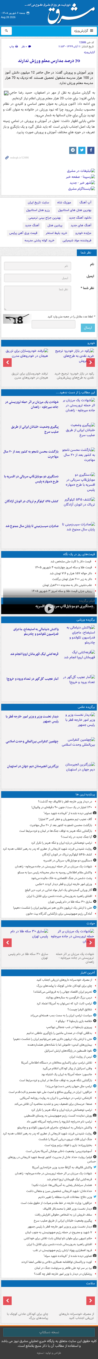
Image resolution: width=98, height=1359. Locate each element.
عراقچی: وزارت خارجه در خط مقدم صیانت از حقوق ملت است (56, 1203)
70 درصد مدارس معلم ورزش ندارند (49, 61)
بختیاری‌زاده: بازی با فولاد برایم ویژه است (68, 1145)
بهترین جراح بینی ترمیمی (45, 217)
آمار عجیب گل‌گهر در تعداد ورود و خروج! (32, 679)
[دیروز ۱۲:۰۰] (77, 773)
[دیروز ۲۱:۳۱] (77, 636)
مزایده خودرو (83, 233)
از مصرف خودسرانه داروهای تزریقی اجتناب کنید (64, 980)
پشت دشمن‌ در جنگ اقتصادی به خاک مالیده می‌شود (61, 878)
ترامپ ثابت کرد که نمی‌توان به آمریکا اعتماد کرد (64, 1003)
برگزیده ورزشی (86, 619)
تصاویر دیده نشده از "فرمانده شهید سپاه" (68, 813)
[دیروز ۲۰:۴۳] (77, 661)
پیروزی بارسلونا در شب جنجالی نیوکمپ (69, 1027)
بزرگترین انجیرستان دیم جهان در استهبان (33, 766)
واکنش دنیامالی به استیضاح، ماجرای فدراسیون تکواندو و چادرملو (36, 632)
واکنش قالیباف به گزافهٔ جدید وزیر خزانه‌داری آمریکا (62, 1167)
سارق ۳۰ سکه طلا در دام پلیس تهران (70, 902)
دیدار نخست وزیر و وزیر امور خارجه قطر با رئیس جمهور (32, 719)
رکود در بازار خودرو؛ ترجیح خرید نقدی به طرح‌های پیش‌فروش (74, 375)
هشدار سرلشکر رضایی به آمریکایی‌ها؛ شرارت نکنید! (62, 1185)
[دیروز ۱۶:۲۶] (49, 608)
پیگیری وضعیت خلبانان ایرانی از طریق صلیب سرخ (35, 429)
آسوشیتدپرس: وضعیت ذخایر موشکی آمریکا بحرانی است (59, 1151)
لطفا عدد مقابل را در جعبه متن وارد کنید (71, 317)
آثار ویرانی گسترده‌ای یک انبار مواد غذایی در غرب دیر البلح (58, 890)
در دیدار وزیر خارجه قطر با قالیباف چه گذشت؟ (65, 801)
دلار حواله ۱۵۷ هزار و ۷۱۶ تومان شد (71, 573)
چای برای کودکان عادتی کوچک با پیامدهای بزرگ (64, 986)
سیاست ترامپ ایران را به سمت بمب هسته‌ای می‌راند (61, 1015)
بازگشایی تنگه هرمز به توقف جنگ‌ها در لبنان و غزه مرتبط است (55, 831)
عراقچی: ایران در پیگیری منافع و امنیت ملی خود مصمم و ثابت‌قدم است (50, 1092)
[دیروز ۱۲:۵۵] (77, 508)
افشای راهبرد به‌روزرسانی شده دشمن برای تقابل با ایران (59, 896)
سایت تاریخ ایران (38, 202)
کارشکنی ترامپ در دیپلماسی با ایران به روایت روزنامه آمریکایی (56, 1098)
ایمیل (90, 276)
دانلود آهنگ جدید (80, 217)
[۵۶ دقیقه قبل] (72, 1299)
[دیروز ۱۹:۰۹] (77, 434)
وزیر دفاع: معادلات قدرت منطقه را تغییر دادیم (65, 1197)
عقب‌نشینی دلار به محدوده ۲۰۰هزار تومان (67, 585)
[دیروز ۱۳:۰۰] (77, 748)
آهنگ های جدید (81, 225)
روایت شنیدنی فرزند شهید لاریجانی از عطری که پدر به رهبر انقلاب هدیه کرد (47, 849)
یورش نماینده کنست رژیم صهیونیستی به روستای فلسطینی (58, 1115)
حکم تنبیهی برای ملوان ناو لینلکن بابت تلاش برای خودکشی (58, 1238)
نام (92, 264)
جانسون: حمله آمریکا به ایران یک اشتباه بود (66, 1074)
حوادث (91, 923)
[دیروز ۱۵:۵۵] (26, 939)
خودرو (91, 343)
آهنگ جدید (32, 225)
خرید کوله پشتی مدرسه (39, 240)
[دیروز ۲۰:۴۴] (77, 409)
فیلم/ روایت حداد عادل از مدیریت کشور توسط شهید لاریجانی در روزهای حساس (52, 1159)
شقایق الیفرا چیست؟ (80, 1009)
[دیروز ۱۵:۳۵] (77, 483)
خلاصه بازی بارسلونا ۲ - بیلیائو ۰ (74, 1021)
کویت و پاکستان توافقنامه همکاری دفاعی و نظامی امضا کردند (56, 1262)
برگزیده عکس (86, 707)
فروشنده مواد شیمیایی (77, 240)
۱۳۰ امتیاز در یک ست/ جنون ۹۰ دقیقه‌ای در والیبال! (61, 807)
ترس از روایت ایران (80, 1056)
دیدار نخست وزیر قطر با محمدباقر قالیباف (67, 1208)
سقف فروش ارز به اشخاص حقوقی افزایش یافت (63, 1214)
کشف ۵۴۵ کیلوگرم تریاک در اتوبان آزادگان (32, 501)
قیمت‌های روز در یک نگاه (79, 554)
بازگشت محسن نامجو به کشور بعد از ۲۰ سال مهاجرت (31, 454)
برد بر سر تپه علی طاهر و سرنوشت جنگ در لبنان (63, 1268)
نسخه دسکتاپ (49, 1332)
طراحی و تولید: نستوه (49, 1353)
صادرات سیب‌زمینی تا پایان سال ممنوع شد (32, 526)
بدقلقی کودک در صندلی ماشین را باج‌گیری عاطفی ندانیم (59, 1033)
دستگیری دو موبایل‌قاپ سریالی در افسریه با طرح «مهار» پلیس (31, 479)
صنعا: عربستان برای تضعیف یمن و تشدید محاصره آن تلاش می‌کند (53, 1104)
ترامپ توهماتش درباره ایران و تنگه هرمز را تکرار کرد (61, 843)
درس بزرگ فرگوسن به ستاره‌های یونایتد (69, 997)
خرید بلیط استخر (56, 233)
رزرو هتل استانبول (38, 210)
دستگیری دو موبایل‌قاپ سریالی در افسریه (64, 606)
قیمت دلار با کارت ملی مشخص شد (71, 561)
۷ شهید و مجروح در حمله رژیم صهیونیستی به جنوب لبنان (58, 1232)
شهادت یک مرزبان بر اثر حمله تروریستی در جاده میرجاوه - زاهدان (32, 404)
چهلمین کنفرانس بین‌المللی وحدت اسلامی (32, 741)
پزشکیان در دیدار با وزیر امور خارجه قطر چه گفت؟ (63, 1274)
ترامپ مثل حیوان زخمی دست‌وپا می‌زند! (68, 1086)
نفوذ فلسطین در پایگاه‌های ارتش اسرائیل (68, 1050)
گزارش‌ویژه (81, 30)
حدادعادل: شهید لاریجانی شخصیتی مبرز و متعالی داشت (59, 1191)
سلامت (90, 1283)
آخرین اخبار (87, 972)
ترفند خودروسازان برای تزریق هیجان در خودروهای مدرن (30, 375)
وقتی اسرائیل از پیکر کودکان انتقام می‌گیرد (67, 1068)
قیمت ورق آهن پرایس (23, 233)
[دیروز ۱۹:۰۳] (77, 723)
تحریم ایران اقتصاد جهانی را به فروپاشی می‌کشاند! (62, 992)
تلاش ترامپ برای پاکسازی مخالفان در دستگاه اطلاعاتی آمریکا (56, 1062)
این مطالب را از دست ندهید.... (75, 392)
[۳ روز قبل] (72, 359)
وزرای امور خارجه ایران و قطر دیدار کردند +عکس (63, 884)
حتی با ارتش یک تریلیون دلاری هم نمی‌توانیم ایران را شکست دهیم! (52, 908)
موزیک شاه (64, 202)
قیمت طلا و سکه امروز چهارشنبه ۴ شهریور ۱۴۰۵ (63, 567)
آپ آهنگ (85, 202)
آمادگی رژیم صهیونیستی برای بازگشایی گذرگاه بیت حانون (59, 913)
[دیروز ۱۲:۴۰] (77, 533)
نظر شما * (87, 288)
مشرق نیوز (61, 12)
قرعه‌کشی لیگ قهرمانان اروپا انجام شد (34, 654)
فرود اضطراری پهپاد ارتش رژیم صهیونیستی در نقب (62, 1250)
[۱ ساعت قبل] (26, 1299)
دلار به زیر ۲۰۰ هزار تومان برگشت (72, 579)
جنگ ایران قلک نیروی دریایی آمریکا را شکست (65, 1139)
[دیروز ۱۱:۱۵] (77, 686)
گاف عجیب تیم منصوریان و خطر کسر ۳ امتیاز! (65, 819)
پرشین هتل (55, 225)
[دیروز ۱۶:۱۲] (77, 459)
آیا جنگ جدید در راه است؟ (76, 837)
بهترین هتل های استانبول (74, 210)
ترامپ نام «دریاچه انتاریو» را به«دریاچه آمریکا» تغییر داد (59, 1121)
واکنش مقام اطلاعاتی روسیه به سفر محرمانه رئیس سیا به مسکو (55, 872)
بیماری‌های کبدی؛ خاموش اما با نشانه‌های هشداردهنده (60, 1045)
